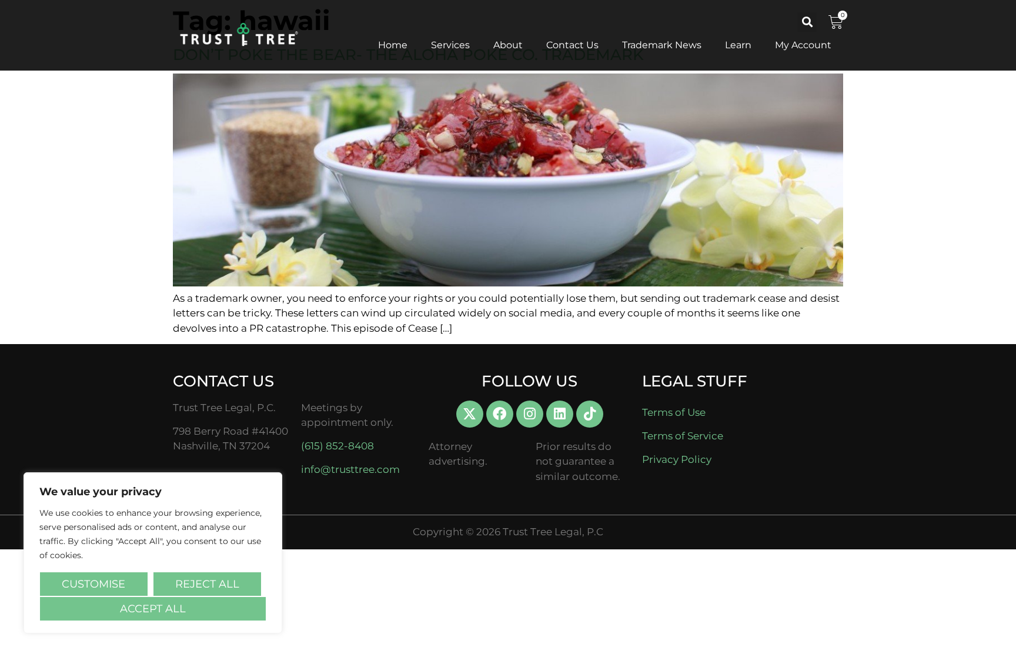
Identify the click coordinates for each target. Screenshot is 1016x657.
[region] (153, 552)
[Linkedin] (559, 414)
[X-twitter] (469, 414)
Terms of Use (674, 412)
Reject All (207, 584)
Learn (738, 45)
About (508, 45)
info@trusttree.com (350, 469)
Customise (93, 584)
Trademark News (661, 45)
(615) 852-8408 (337, 446)
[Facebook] (499, 414)
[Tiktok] (589, 414)
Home (392, 45)
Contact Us (572, 45)
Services (450, 45)
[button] (807, 22)
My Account (803, 45)
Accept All (153, 608)
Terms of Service (682, 436)
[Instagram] (529, 414)
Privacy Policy (676, 459)
